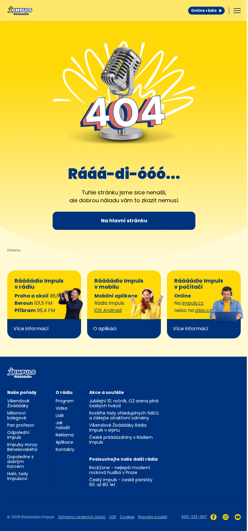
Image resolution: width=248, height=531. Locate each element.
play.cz (203, 310)
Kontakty (65, 449)
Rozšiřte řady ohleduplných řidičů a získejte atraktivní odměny (124, 415)
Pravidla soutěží (152, 516)
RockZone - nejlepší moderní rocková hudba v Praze (119, 470)
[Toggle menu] (237, 10)
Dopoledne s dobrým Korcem (20, 461)
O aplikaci (104, 328)
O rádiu (64, 392)
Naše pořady (22, 392)
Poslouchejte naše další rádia (123, 459)
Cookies (127, 516)
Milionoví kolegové (16, 415)
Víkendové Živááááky (18, 403)
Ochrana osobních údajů (82, 516)
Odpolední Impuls (18, 435)
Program (65, 400)
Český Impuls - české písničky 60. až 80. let (120, 482)
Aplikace (64, 442)
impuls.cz (193, 303)
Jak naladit (63, 425)
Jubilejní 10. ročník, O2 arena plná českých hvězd (123, 403)
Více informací (31, 328)
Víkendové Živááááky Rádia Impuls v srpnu (117, 427)
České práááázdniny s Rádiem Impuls (121, 440)
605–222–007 (194, 516)
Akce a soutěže (106, 392)
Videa (61, 408)
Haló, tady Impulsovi (17, 476)
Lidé (60, 415)
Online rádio (204, 10)
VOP (112, 516)
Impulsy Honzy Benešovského (22, 447)
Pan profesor (20, 425)
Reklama (65, 434)
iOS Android (108, 310)
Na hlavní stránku (124, 220)
